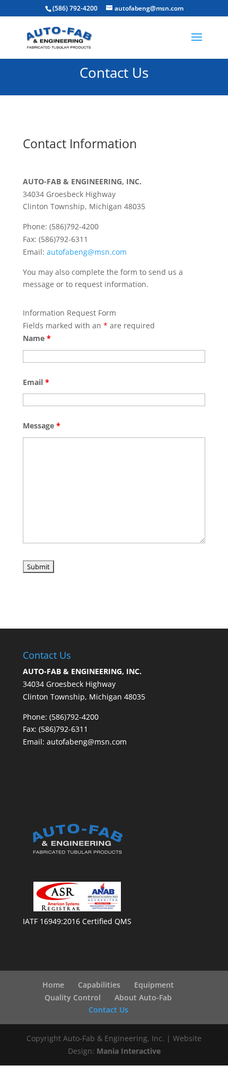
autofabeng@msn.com (87, 252)
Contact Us (108, 1010)
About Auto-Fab (143, 997)
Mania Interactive (129, 1051)
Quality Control (73, 997)
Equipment (154, 985)
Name (37, 338)
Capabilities (99, 985)
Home (53, 985)
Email (36, 382)
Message (41, 425)
